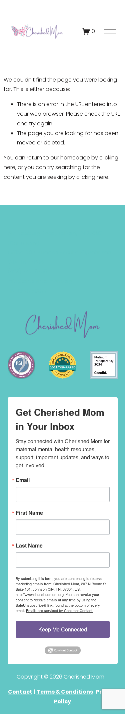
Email (23, 480)
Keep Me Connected (62, 629)
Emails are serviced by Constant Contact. (59, 610)
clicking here (92, 177)
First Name (29, 512)
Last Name (29, 545)
